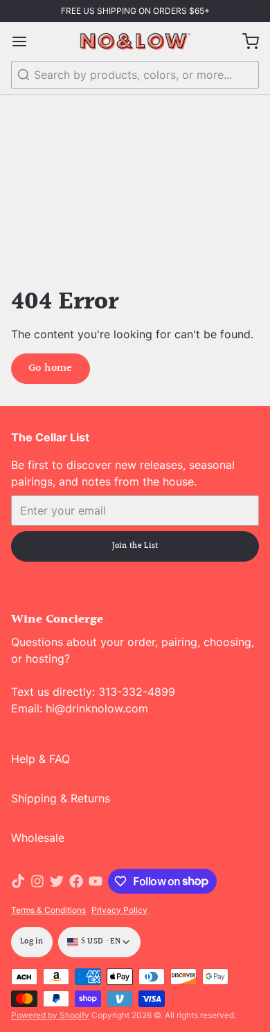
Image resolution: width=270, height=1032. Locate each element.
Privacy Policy (119, 910)
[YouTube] (95, 881)
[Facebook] (76, 881)
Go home (50, 368)
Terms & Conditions (48, 910)
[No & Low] (134, 41)
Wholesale (37, 838)
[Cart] (245, 41)
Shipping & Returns (60, 798)
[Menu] (25, 41)
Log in (32, 941)
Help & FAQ (40, 759)
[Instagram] (37, 881)
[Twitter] (57, 881)
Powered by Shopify (50, 1015)
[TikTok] (18, 881)
